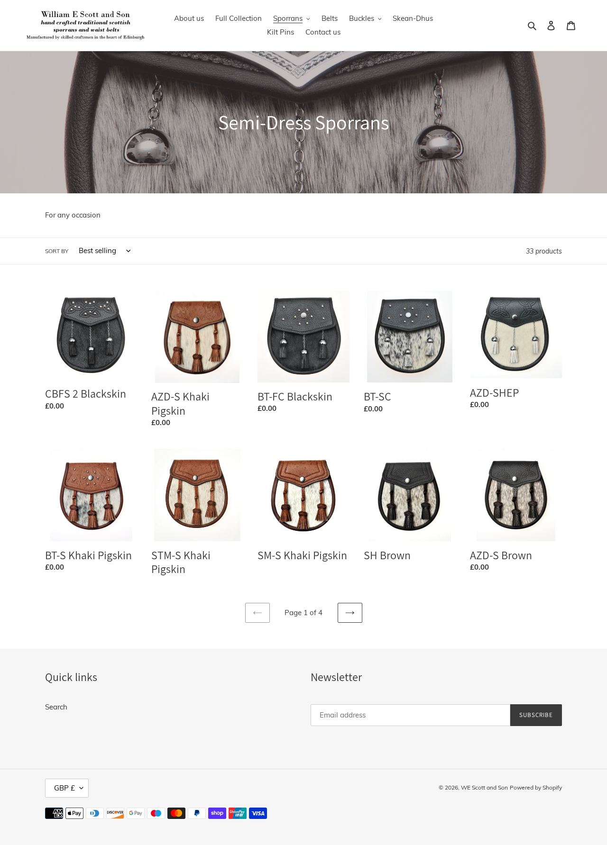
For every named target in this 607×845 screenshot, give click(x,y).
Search (56, 706)
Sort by (56, 250)
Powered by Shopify (536, 787)
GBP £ (64, 787)
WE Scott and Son (484, 787)
